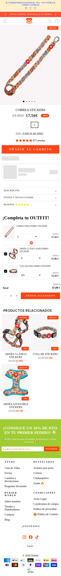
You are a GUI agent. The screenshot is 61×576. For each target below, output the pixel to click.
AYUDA (10, 462)
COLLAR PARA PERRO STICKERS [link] (35, 266)
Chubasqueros (41, 478)
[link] (9, 232)
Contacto (9, 514)
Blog (7, 519)
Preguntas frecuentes (16, 486)
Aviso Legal (39, 498)
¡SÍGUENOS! (31, 526)
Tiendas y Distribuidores (12, 508)
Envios (8, 473)
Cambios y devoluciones (12, 480)
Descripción (30, 191)
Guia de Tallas (12, 468)
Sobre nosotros (13, 501)
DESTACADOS (43, 462)
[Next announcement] (57, 14)
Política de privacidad (44, 509)
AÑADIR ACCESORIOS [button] (40, 296)
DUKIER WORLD (11, 494)
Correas (37, 473)
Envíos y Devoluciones (30, 198)
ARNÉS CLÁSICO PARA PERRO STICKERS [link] (33, 250)
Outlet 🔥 (38, 483)
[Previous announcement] (4, 14)
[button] (30, 134)
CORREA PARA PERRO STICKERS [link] (31, 226)
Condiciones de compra (46, 504)
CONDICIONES (44, 493)
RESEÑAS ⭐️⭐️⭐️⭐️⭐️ (30, 204)
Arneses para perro (43, 468)
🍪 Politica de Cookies (45, 514)
